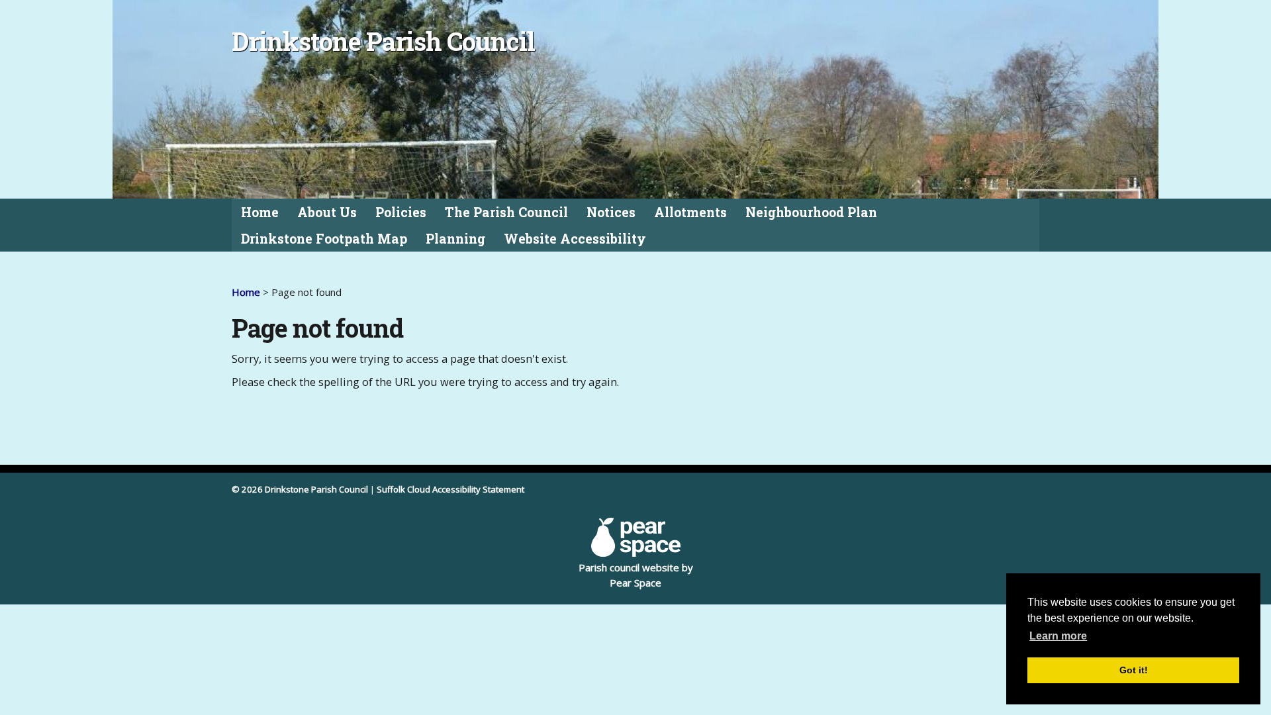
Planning (455, 238)
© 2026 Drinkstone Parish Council (300, 489)
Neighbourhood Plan (811, 212)
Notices (611, 212)
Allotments (690, 212)
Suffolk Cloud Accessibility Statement (450, 489)
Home (260, 212)
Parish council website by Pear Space (636, 575)
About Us (327, 212)
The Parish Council (506, 212)
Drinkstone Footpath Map (324, 238)
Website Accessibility (575, 238)
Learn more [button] (1058, 636)
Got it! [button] (1133, 670)
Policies (400, 212)
